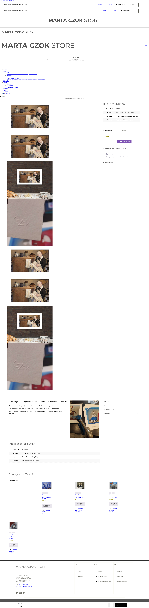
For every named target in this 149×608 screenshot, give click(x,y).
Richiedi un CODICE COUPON (115, 148)
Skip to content (4, 0)
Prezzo (107, 413)
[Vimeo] (24, 593)
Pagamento (109, 409)
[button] (121, 148)
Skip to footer (12, 0)
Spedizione (108, 401)
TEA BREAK (79, 497)
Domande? (109, 162)
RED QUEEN (113, 497)
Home (65, 98)
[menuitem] (76, 93)
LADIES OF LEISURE (12, 537)
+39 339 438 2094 (23, 584)
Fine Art (69, 98)
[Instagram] (20, 593)
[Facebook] (17, 593)
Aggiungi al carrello (121, 605)
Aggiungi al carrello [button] (46, 505)
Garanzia (108, 405)
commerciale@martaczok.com (24, 586)
